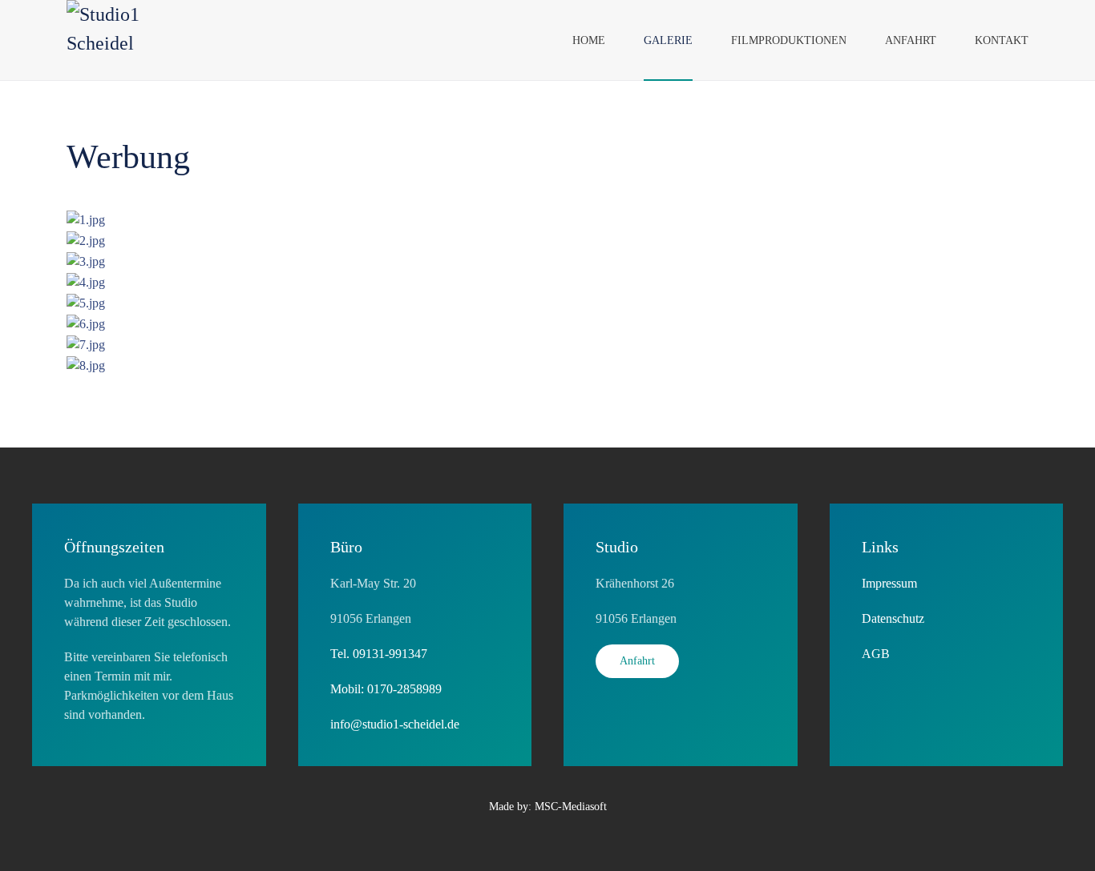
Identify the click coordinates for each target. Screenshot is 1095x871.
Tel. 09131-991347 (378, 653)
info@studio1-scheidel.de (394, 724)
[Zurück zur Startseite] (128, 40)
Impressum (889, 583)
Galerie (668, 40)
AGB (876, 653)
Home (588, 40)
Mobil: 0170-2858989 (386, 689)
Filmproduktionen (789, 40)
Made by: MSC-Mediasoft (548, 807)
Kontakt (1001, 40)
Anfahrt (910, 40)
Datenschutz (893, 618)
